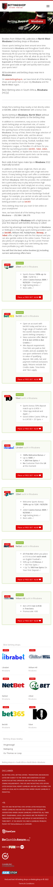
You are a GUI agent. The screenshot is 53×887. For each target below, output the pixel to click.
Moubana (33, 267)
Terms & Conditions (26, 883)
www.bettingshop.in (13, 79)
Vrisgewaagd (9, 744)
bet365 (32, 149)
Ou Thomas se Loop (12, 753)
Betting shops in (8, 762)
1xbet (38, 149)
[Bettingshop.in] (14, 6)
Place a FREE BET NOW (28, 297)
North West (31, 762)
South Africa (21, 762)
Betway (40, 232)
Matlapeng (8, 749)
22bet (44, 149)
